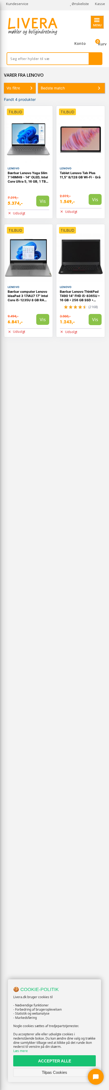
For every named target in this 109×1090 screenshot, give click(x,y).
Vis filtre (13, 88)
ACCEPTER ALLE (54, 1061)
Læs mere (20, 1051)
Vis (43, 201)
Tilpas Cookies (54, 1072)
